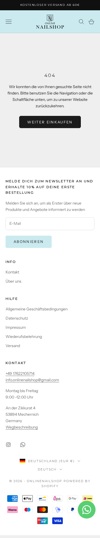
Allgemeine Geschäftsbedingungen (37, 309)
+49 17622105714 (20, 373)
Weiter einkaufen (49, 122)
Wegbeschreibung (22, 427)
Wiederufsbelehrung (24, 336)
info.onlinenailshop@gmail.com (32, 379)
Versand (13, 345)
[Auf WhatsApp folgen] (23, 444)
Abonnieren (29, 241)
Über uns (13, 281)
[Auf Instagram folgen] (8, 444)
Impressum (16, 327)
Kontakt (12, 272)
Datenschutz (17, 318)
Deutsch (47, 469)
